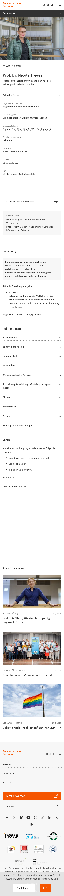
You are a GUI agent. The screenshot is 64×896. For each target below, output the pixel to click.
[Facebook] (7, 817)
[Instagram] (35, 817)
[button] (32, 13)
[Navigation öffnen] (60, 4)
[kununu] (57, 817)
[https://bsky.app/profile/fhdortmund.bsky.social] (21, 817)
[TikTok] (42, 817)
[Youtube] (28, 817)
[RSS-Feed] (32, 824)
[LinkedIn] (49, 817)
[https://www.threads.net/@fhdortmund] (14, 817)
